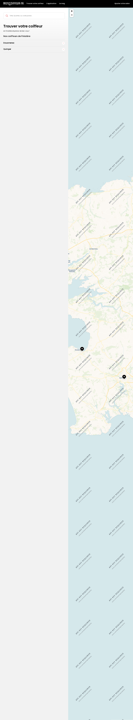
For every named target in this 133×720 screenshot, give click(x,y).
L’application (51, 3)
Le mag (62, 3)
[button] (121, 375)
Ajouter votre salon (122, 3)
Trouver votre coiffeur (35, 3)
